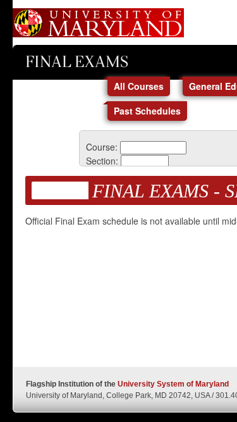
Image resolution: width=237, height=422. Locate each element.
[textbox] (153, 147)
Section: (102, 160)
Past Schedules (147, 110)
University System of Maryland (173, 384)
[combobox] (153, 146)
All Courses (139, 86)
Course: (102, 146)
